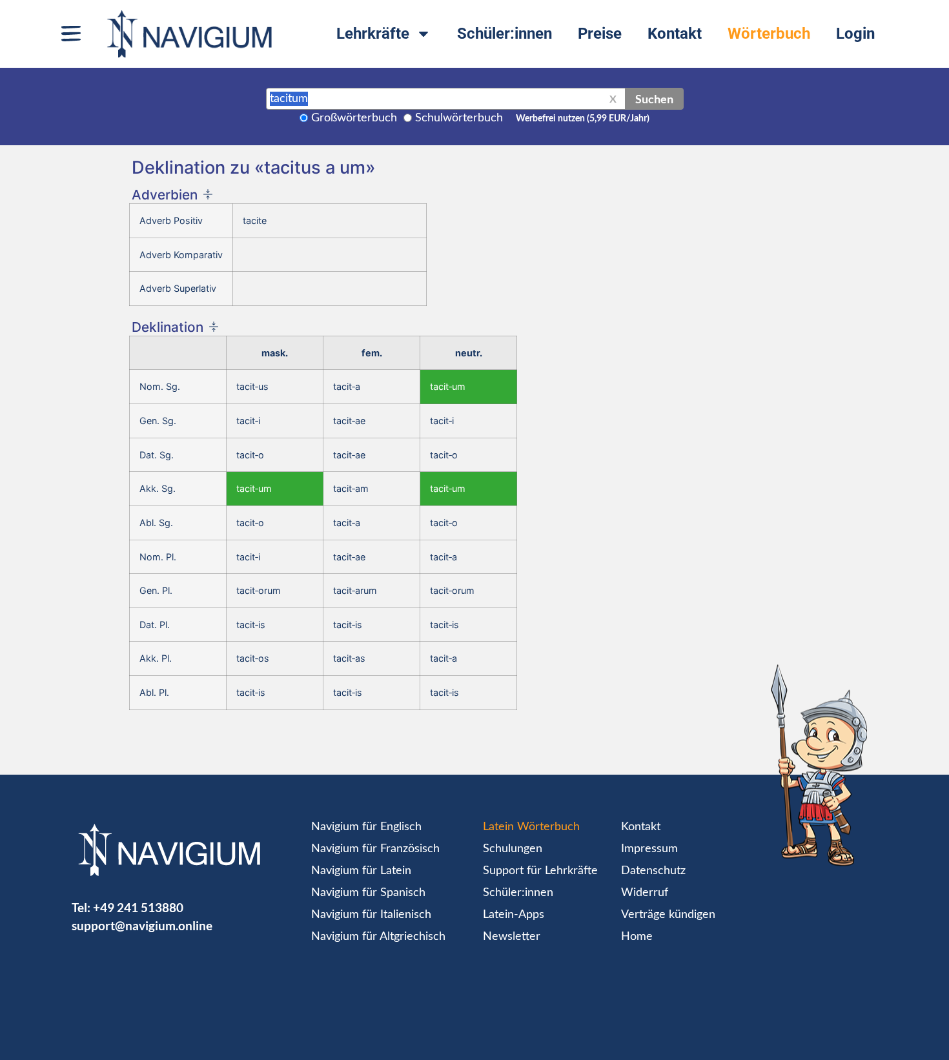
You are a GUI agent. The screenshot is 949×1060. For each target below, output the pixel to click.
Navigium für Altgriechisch (378, 937)
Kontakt (675, 34)
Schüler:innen (504, 34)
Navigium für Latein (361, 871)
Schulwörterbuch (459, 118)
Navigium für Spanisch (368, 893)
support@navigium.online (142, 925)
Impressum (649, 849)
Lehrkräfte (372, 34)
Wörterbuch (769, 34)
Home (637, 937)
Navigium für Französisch (375, 849)
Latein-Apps (513, 915)
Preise (600, 34)
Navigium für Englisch (366, 827)
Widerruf (644, 893)
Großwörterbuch (354, 118)
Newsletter (511, 937)
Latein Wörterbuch (531, 827)
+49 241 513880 (138, 907)
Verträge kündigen (668, 915)
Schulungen (512, 849)
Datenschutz (653, 871)
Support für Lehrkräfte (540, 871)
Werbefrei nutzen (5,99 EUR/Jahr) (582, 118)
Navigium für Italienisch (371, 915)
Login (855, 34)
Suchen (654, 99)
